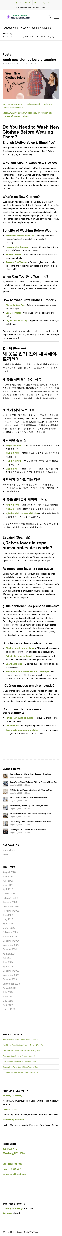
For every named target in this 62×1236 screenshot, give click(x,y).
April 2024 (8, 966)
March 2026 (9, 893)
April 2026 (8, 889)
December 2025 (11, 906)
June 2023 (8, 996)
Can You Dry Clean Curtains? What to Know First (30, 821)
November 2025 (11, 910)
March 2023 (9, 1009)
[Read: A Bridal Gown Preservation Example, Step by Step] (5, 791)
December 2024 (11, 940)
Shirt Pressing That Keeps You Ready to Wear (29, 805)
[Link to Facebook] (16, 2)
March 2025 (9, 927)
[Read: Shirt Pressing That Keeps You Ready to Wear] (5, 807)
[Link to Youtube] (35, 2)
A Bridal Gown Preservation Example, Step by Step (31, 790)
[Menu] (55, 16)
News (6, 854)
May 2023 (8, 1000)
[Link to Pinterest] (30, 2)
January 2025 (10, 936)
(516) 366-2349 (14, 1168)
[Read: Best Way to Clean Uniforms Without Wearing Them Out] (5, 784)
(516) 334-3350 (15, 1163)
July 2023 (8, 992)
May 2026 (8, 885)
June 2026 (8, 880)
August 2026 (9, 872)
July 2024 (8, 957)
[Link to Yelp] (39, 2)
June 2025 (8, 915)
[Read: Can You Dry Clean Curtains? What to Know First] (5, 823)
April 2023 (8, 1005)
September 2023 (11, 983)
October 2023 (10, 979)
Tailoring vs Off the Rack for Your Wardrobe (28, 829)
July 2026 (8, 876)
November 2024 (11, 945)
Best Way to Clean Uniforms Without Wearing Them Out (33, 782)
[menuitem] (48, 16)
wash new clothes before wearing (29, 59)
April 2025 (8, 923)
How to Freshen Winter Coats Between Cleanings (30, 774)
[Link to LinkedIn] (25, 2)
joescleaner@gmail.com (14, 1174)
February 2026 (10, 897)
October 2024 (10, 949)
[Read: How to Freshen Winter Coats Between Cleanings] (5, 776)
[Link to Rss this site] (48, 2)
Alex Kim (34, 64)
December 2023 (11, 970)
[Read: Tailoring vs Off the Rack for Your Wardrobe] (5, 831)
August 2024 (9, 953)
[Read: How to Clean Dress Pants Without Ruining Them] (5, 815)
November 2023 (11, 975)
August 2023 (9, 987)
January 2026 (10, 902)
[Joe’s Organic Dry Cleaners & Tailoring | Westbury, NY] (25, 16)
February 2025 (10, 932)
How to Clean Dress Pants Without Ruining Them (30, 813)
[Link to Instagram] (21, 2)
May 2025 (8, 919)
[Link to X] (44, 2)
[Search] (48, 16)
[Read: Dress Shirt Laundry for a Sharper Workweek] (5, 799)
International (22, 64)
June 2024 (8, 962)
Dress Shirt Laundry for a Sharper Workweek (28, 798)
